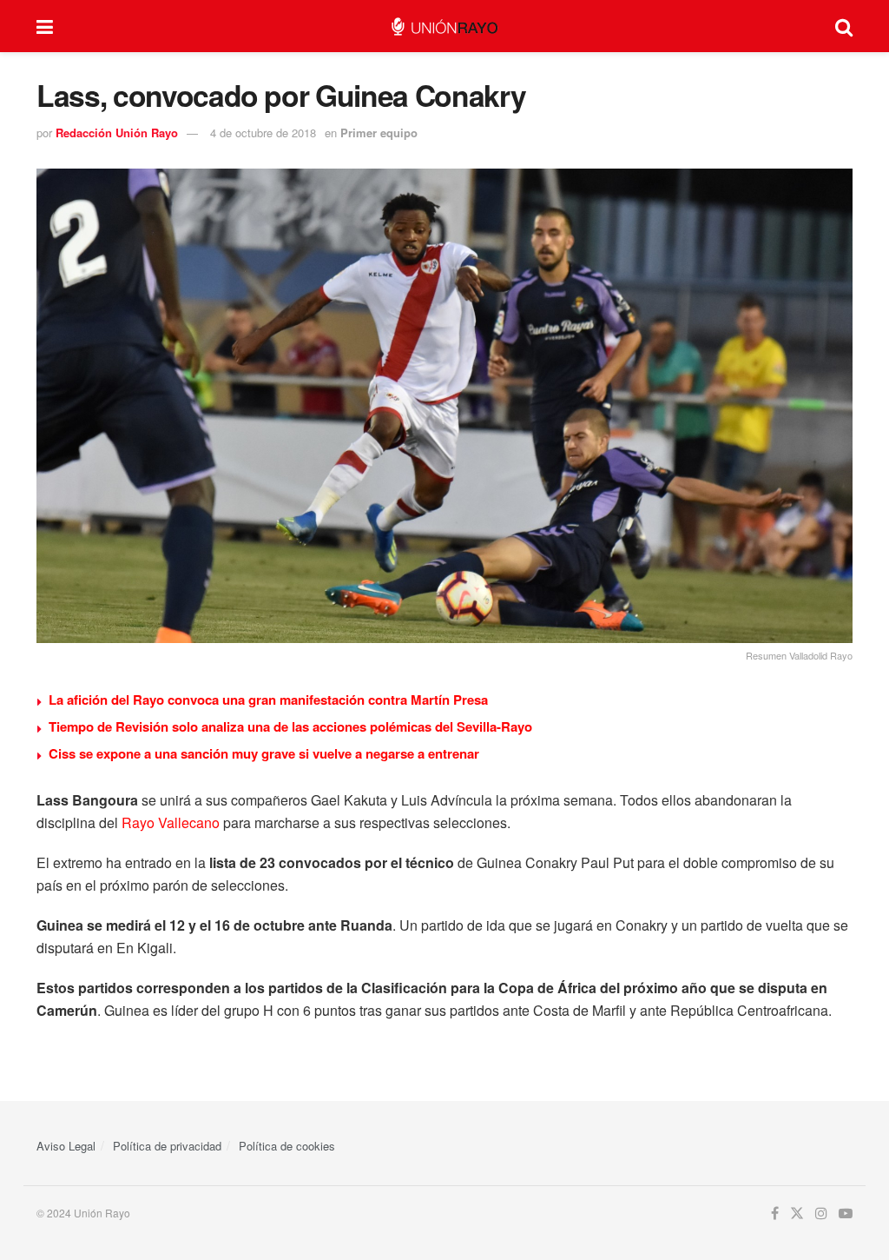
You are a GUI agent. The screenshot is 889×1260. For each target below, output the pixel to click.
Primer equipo (379, 132)
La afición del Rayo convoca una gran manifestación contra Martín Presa (268, 699)
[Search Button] (844, 26)
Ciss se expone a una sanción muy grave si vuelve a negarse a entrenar (264, 753)
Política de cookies (287, 1145)
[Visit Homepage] (444, 26)
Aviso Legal (65, 1145)
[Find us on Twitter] (797, 1214)
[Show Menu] (44, 26)
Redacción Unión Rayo (117, 132)
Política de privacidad (167, 1145)
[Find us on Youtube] (846, 1214)
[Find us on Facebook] (775, 1214)
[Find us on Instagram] (821, 1214)
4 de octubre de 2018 (263, 132)
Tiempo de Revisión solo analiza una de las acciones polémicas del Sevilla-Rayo (290, 726)
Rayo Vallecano (171, 822)
